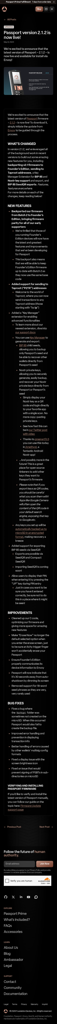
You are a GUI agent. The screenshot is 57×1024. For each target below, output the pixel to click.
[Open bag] (46, 9)
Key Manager (37, 337)
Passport (32, 118)
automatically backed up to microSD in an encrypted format (31, 532)
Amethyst (31, 447)
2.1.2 (12, 122)
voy (13, 130)
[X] (13, 897)
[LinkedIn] (21, 897)
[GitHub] (6, 897)
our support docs (25, 332)
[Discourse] (36, 897)
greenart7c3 (41, 439)
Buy (39, 9)
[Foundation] (4, 9)
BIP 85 (23, 345)
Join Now (44, 863)
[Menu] (51, 9)
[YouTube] (28, 897)
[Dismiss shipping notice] (54, 2)
